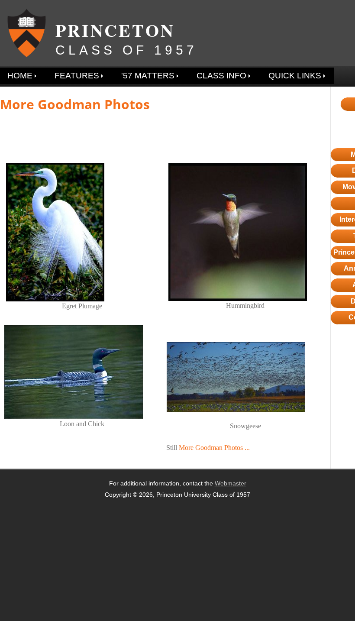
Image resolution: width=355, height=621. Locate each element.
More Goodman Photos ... (214, 447)
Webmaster (230, 483)
